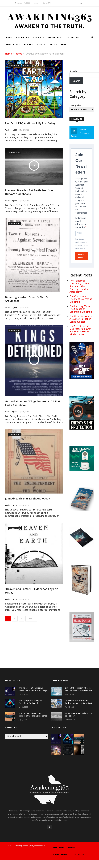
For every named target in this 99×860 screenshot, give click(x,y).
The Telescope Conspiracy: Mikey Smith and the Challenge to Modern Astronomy (80, 286)
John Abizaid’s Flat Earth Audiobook (27, 498)
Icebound (38, 37)
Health (28, 44)
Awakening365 (11, 130)
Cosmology (54, 37)
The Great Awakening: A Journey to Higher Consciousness (81, 318)
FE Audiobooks (14, 65)
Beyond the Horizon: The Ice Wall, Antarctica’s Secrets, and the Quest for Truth (78, 690)
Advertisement (60, 854)
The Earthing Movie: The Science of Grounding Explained (80, 309)
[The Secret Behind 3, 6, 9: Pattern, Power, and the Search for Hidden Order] (68, 753)
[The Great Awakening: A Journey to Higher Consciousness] (56, 753)
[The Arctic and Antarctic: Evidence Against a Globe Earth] (57, 704)
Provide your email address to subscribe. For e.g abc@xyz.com (81, 243)
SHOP (63, 44)
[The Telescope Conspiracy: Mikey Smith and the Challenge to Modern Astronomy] (11, 691)
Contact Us (47, 3)
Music (53, 44)
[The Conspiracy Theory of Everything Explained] (11, 704)
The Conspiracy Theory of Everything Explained (80, 299)
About (36, 3)
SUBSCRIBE (81, 256)
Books (40, 44)
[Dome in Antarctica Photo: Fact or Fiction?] (57, 717)
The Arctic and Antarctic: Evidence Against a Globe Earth (79, 701)
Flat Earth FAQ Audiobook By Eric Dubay (30, 123)
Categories (75, 105)
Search (73, 71)
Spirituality (12, 44)
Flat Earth (21, 37)
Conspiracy (71, 37)
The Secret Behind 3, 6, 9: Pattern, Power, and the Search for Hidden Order (80, 330)
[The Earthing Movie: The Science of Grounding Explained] (11, 717)
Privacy (71, 847)
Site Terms (58, 847)
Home (9, 37)
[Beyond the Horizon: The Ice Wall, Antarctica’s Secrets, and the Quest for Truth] (57, 691)
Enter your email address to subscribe (80, 222)
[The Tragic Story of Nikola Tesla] (79, 753)
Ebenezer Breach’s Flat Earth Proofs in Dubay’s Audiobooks (29, 192)
